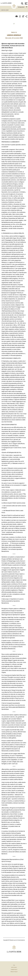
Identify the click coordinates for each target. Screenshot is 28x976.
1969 (7, 10)
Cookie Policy (14, 969)
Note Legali (14, 967)
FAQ (14, 965)
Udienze (3, 10)
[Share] (26, 16)
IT (14, 24)
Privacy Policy (14, 971)
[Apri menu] (25, 3)
